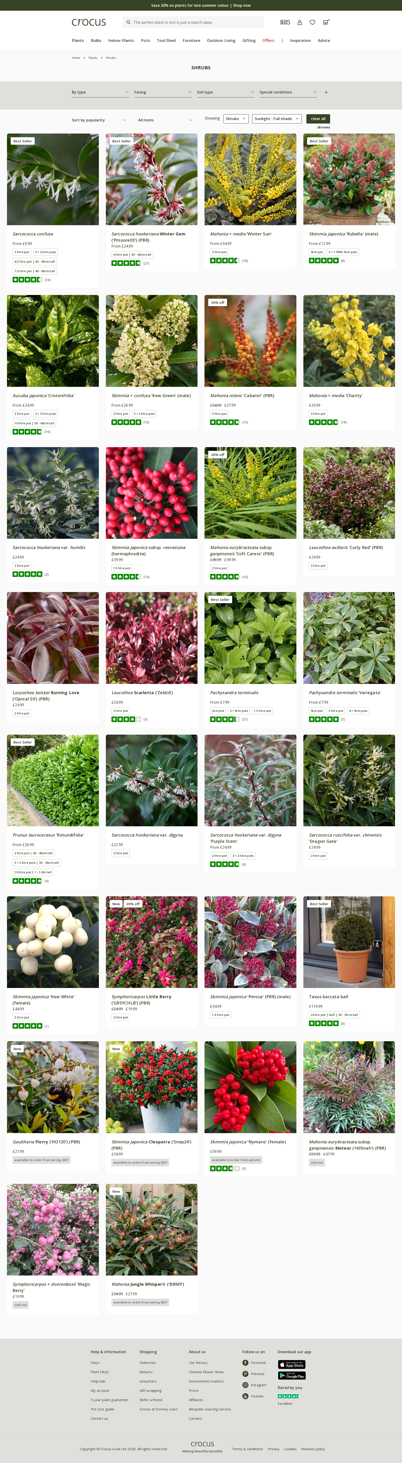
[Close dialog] (286, 682)
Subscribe (246, 765)
